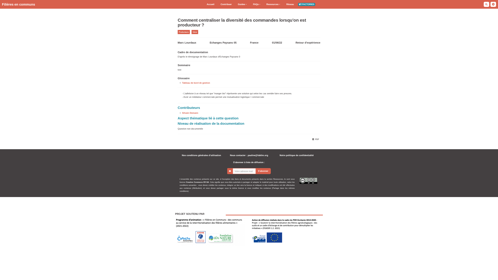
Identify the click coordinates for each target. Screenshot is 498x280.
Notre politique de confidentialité (297, 155)
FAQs (256, 4)
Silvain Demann (190, 113)
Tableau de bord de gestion (196, 83)
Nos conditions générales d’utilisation (201, 155)
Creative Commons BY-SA (197, 182)
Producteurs (184, 32)
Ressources (272, 4)
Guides (241, 4)
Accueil (210, 4)
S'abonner (263, 171)
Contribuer (226, 4)
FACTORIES (307, 4)
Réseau (290, 4)
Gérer (195, 32)
